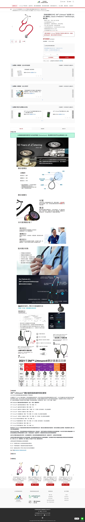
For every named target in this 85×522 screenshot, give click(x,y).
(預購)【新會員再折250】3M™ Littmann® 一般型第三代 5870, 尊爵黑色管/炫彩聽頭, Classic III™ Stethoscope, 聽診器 (50, 479)
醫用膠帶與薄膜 (50, 500)
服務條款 (66, 500)
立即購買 (67, 57)
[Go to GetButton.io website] (82, 520)
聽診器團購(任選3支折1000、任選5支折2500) (53, 48)
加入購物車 (51, 57)
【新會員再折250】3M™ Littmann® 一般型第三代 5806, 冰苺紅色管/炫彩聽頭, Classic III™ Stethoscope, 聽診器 (19, 479)
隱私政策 (66, 498)
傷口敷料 (50, 498)
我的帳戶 (66, 496)
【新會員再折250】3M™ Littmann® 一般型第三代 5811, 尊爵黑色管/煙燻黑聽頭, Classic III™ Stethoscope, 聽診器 (65, 479)
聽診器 (50, 494)
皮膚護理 (50, 496)
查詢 (67, 494)
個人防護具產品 (50, 502)
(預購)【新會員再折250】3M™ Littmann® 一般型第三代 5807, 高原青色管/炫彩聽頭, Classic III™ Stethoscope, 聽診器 (35, 479)
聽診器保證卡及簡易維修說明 (20, 450)
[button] (40, 26)
